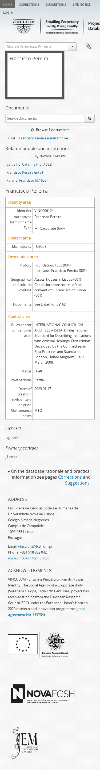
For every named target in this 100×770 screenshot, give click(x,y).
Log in (8, 12)
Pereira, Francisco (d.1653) (26, 180)
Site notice (81, 4)
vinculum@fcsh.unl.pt (35, 546)
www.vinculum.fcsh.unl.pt (28, 558)
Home (7, 4)
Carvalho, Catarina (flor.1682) (29, 164)
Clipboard (88, 46)
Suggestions (56, 4)
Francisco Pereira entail (24, 172)
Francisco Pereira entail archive (43, 138)
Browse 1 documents (52, 129)
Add (15, 438)
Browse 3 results (52, 156)
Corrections (29, 4)
